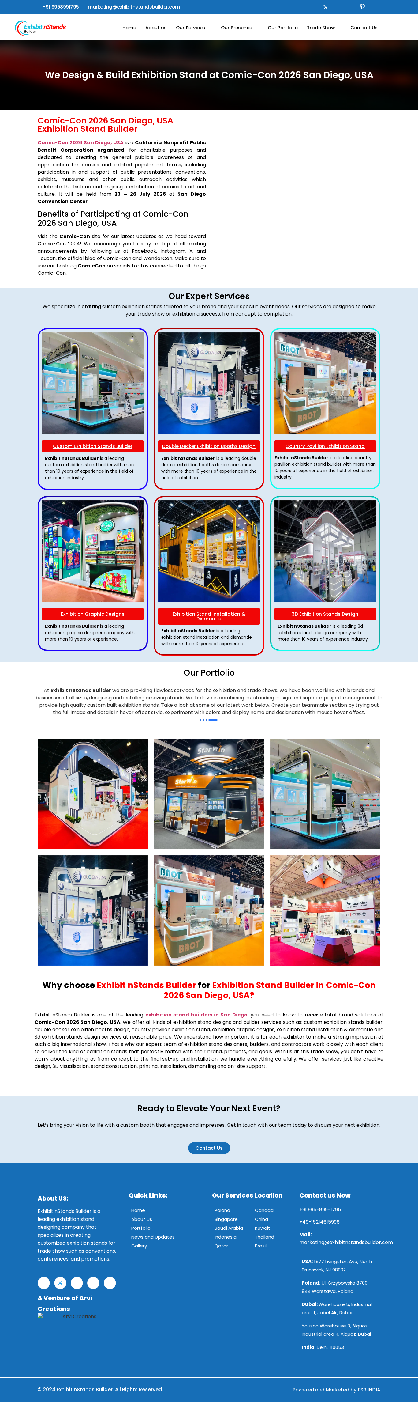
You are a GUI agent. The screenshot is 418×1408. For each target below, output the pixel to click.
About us (156, 28)
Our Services (190, 28)
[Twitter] (325, 7)
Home (129, 28)
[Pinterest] (362, 7)
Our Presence (236, 28)
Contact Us (364, 28)
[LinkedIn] (337, 7)
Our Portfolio (283, 28)
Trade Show (321, 28)
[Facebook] (313, 7)
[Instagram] (350, 7)
